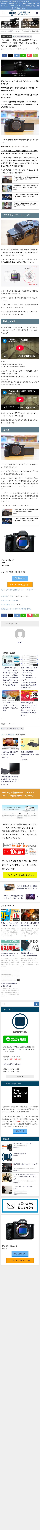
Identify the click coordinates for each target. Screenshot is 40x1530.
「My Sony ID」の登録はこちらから (20, 875)
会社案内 (20, 1076)
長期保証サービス (7, 596)
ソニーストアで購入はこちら (20, 584)
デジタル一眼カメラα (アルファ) (23, 36)
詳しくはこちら (20, 578)
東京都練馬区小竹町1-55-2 (12, 1064)
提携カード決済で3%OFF (9, 600)
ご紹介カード (20, 1131)
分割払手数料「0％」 (8, 604)
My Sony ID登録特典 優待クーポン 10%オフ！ (17, 590)
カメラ (3, 36)
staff (20, 642)
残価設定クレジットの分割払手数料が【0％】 (16, 609)
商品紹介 (9, 36)
